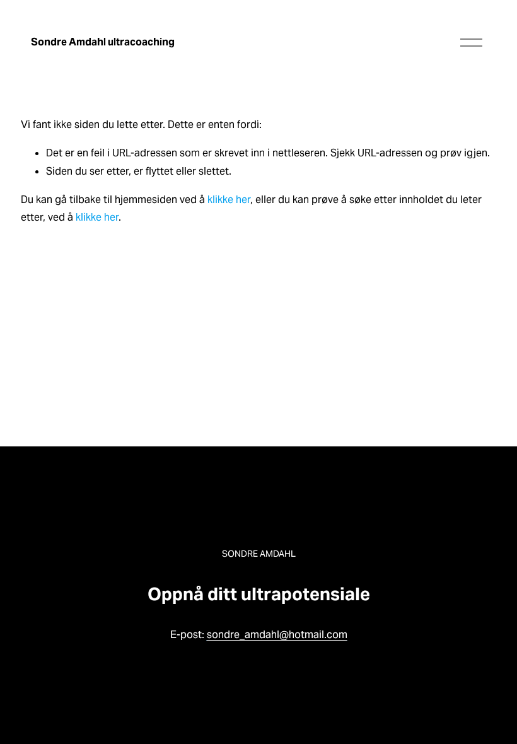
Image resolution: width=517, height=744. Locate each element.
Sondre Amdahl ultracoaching (103, 42)
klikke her (228, 199)
